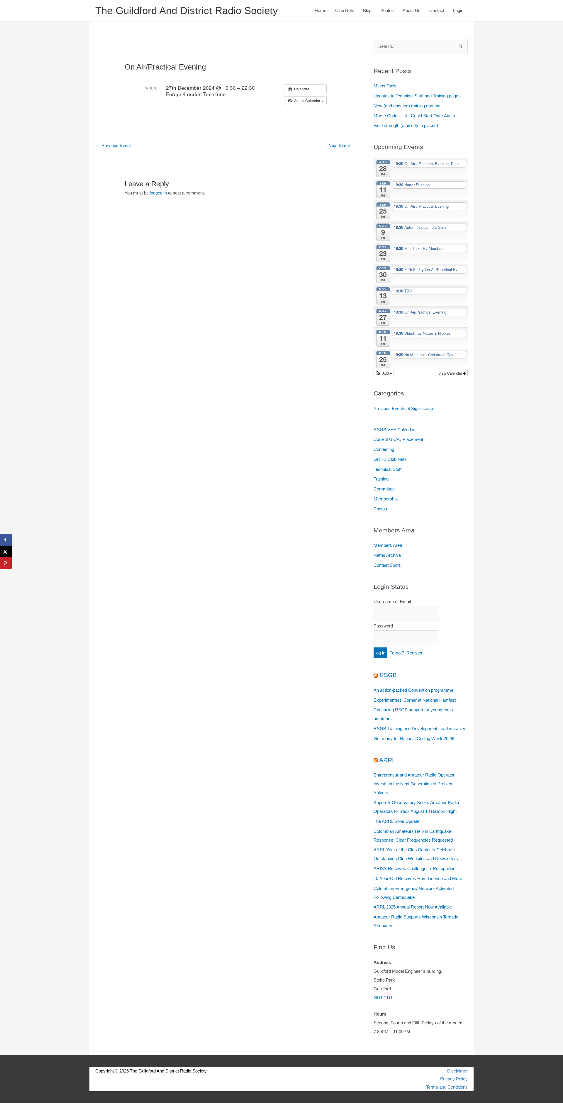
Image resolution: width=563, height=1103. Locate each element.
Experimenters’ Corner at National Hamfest (415, 700)
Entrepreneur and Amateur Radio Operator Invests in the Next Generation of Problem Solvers (414, 783)
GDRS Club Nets (390, 459)
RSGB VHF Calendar (394, 429)
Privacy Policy (454, 1078)
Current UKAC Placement (398, 439)
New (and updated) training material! (408, 105)
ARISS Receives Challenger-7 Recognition (414, 868)
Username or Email (392, 601)
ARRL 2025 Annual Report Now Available (413, 906)
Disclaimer (457, 1070)
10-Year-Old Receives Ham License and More (418, 878)
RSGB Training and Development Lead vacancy (419, 728)
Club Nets (344, 10)
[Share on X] (6, 551)
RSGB (388, 674)
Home (320, 10)
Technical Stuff (387, 469)
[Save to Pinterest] (6, 563)
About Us (411, 10)
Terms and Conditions (447, 1087)
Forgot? (396, 652)
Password (383, 625)
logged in (158, 192)
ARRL (387, 760)
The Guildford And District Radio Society (186, 10)
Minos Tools (385, 85)
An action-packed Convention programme (413, 690)
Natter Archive (387, 555)
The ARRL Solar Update (396, 821)
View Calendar (450, 373)
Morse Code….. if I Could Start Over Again (414, 115)
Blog (367, 10)
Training (381, 478)
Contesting (384, 449)
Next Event (341, 145)
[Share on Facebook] (6, 540)
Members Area (388, 545)
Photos (387, 10)
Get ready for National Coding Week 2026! (414, 738)
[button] (305, 101)
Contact (436, 10)
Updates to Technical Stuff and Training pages (417, 95)
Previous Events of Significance (404, 408)
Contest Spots (387, 565)
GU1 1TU (383, 997)
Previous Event (113, 145)
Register (414, 652)
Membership (386, 498)
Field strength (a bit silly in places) (406, 125)
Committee (384, 488)
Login (458, 10)
